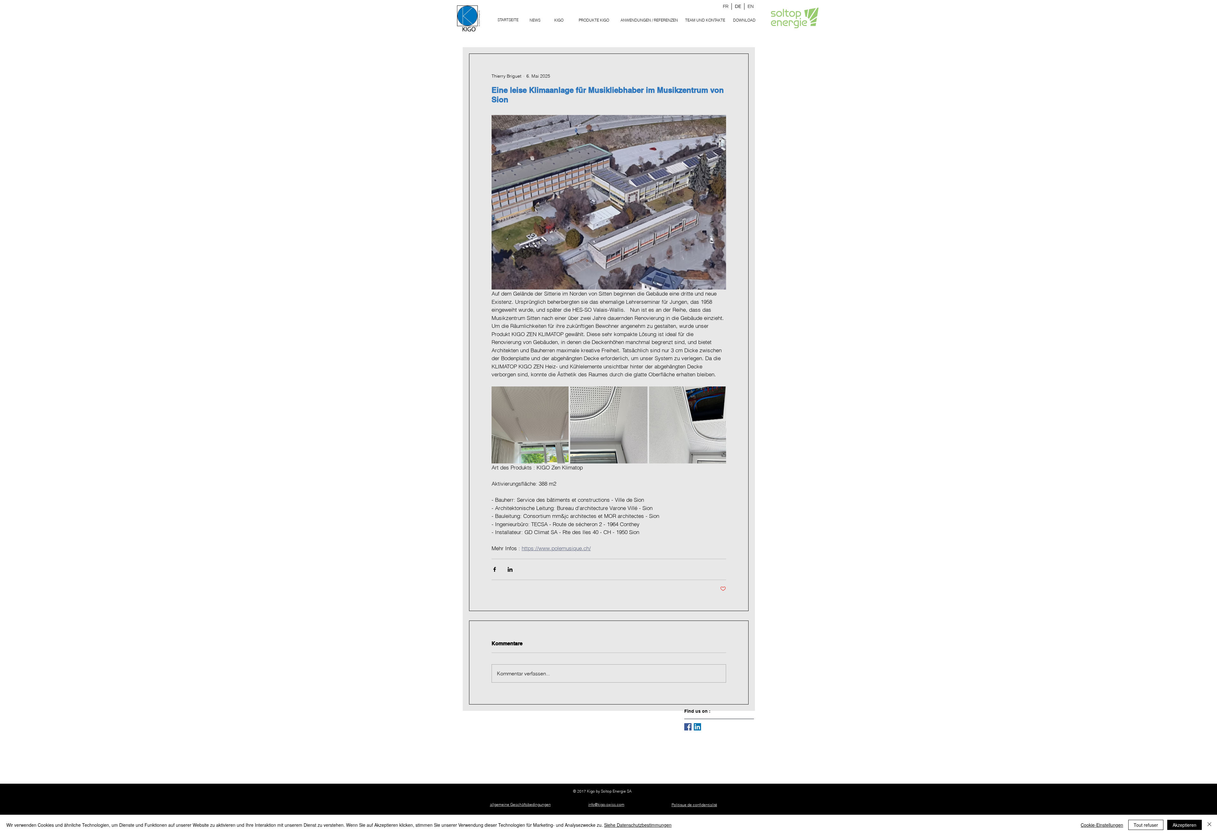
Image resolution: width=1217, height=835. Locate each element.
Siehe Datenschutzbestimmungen (638, 825)
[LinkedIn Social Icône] (697, 726)
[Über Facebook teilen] (495, 569)
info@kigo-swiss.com (606, 804)
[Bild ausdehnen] (530, 424)
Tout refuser (1146, 825)
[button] (593, 20)
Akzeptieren (1184, 825)
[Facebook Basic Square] (688, 726)
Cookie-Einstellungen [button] (1102, 825)
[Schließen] (1209, 825)
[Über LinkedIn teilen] (510, 569)
